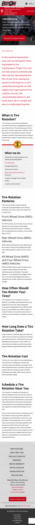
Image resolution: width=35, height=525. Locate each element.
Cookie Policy (17, 517)
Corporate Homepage (17, 492)
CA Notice (17, 522)
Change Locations (9, 14)
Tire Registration (16, 471)
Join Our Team (17, 475)
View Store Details (17, 487)
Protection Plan (17, 468)
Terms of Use (17, 518)
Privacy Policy (17, 515)
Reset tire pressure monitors (14, 172)
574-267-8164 (8, 11)
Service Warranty (16, 464)
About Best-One (17, 453)
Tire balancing (9, 163)
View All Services (7, 51)
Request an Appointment (14, 38)
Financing (17, 460)
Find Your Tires (16, 449)
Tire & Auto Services (16, 456)
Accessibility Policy (17, 520)
